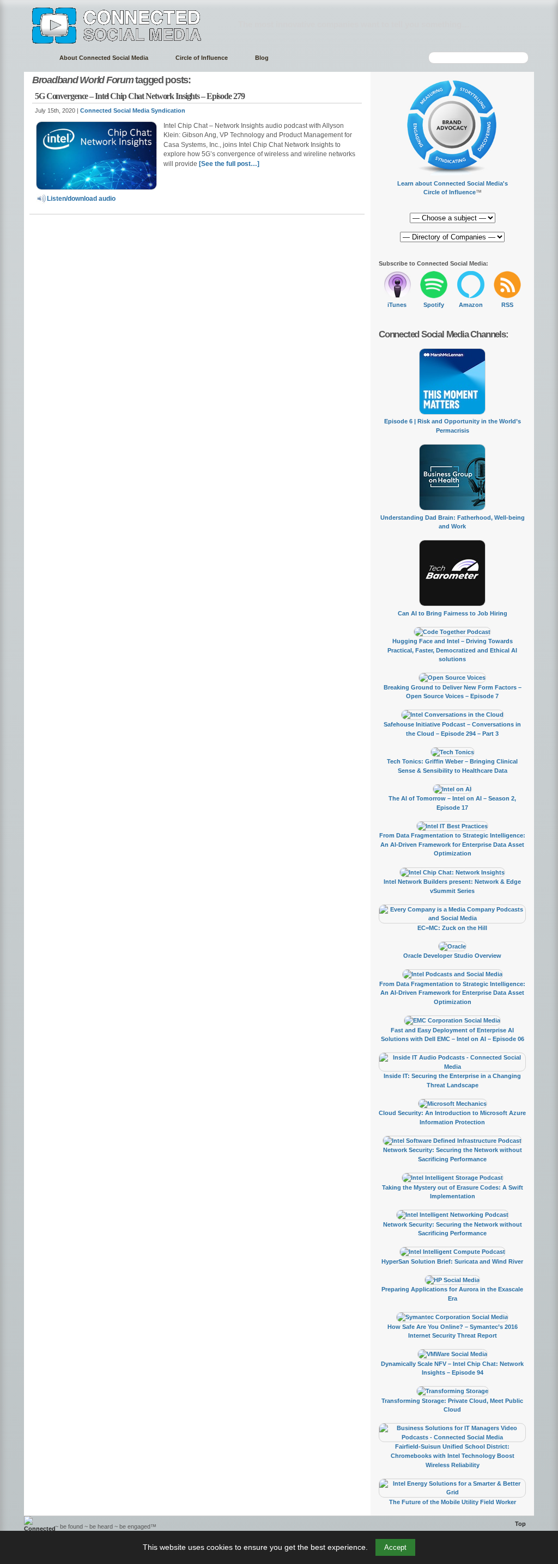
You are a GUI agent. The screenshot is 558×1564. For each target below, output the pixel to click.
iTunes (397, 304)
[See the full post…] (229, 164)
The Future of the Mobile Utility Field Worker (452, 1502)
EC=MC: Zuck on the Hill (452, 928)
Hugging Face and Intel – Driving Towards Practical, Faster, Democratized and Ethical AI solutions (452, 650)
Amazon (471, 304)
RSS (507, 304)
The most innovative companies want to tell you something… (354, 24)
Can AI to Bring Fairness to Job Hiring (452, 613)
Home (36, 58)
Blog (262, 57)
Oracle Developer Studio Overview (452, 955)
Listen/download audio (81, 198)
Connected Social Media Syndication (132, 110)
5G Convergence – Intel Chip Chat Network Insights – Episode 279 (139, 96)
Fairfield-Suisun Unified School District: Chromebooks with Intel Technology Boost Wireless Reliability (452, 1455)
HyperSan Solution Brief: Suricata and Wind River (452, 1261)
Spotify (433, 304)
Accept (395, 1547)
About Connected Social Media (103, 57)
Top (520, 1523)
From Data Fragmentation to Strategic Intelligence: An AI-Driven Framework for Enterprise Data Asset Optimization (452, 844)
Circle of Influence (201, 57)
